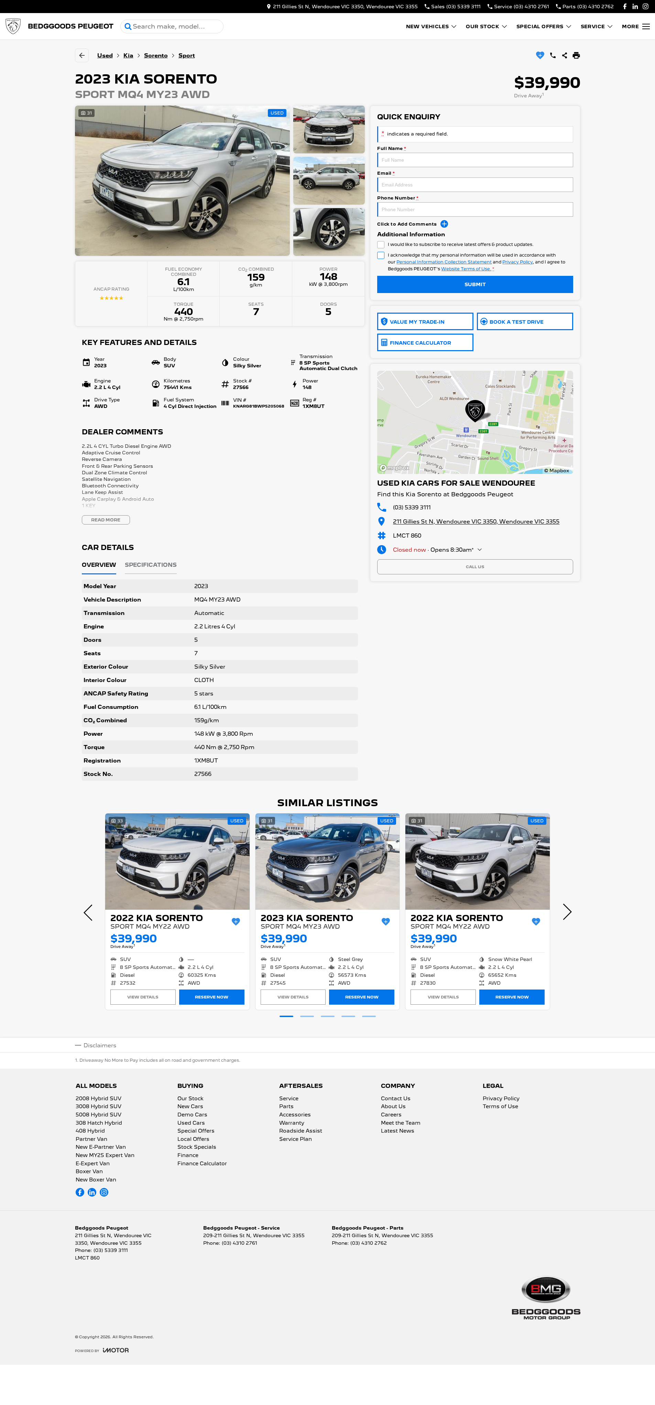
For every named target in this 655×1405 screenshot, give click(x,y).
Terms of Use (500, 1107)
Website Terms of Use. (466, 268)
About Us (393, 1107)
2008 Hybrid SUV (98, 1099)
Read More (105, 519)
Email (386, 173)
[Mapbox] (396, 468)
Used (105, 55)
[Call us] (553, 55)
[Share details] (564, 55)
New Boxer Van (96, 1180)
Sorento (156, 55)
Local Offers (193, 1139)
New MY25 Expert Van (105, 1155)
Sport (186, 55)
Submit (475, 284)
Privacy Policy (517, 261)
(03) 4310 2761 (239, 1243)
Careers (391, 1115)
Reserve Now (211, 997)
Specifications (151, 565)
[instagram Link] (645, 6)
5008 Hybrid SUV (98, 1115)
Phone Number (397, 198)
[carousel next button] (566, 912)
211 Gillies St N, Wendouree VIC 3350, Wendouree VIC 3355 (476, 521)
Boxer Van (89, 1172)
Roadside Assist (300, 1131)
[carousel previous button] (88, 912)
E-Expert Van (93, 1164)
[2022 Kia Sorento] (177, 861)
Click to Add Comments (407, 224)
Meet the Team (401, 1123)
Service (593, 26)
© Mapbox (556, 470)
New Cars (190, 1107)
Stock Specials (196, 1147)
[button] (220, 181)
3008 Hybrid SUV (98, 1107)
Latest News (397, 1131)
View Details (143, 997)
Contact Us (396, 1099)
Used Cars (191, 1123)
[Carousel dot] (286, 1016)
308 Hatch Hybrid (99, 1123)
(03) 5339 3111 (412, 507)
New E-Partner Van (101, 1147)
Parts (286, 1107)
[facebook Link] (625, 6)
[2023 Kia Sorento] (327, 861)
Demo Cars (192, 1115)
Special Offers (540, 26)
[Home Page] (13, 26)
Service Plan (295, 1139)
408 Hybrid (90, 1131)
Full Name (391, 148)
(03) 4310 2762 (368, 1243)
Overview (99, 565)
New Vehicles (427, 26)
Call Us (475, 566)
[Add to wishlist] (540, 55)
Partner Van (91, 1139)
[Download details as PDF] (576, 55)
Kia (128, 55)
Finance (187, 1155)
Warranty (291, 1123)
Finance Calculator (202, 1164)
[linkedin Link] (635, 6)
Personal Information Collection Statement (444, 261)
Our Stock (482, 26)
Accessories (295, 1115)
